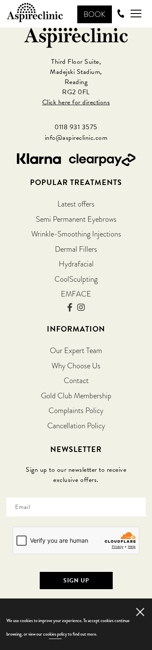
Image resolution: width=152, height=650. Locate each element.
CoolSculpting (76, 279)
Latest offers (76, 204)
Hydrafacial (76, 263)
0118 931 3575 (76, 127)
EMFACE (76, 293)
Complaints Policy (76, 410)
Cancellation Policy (76, 425)
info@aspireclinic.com (76, 138)
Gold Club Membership (76, 395)
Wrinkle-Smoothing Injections (76, 233)
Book (95, 14)
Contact (76, 380)
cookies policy (55, 634)
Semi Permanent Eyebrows (76, 219)
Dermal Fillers (76, 249)
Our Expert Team (76, 350)
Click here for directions (76, 102)
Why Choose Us (76, 365)
